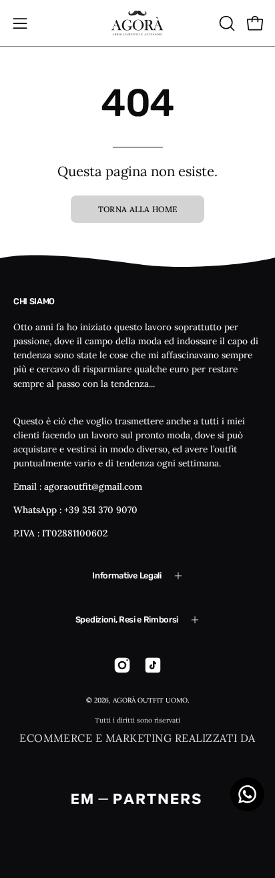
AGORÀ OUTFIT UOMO (150, 700)
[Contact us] (247, 794)
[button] (225, 23)
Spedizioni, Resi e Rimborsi (126, 619)
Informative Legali (126, 575)
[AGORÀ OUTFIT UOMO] (137, 23)
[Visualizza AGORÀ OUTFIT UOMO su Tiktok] (153, 665)
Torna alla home (138, 209)
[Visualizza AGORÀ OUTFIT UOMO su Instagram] (122, 665)
